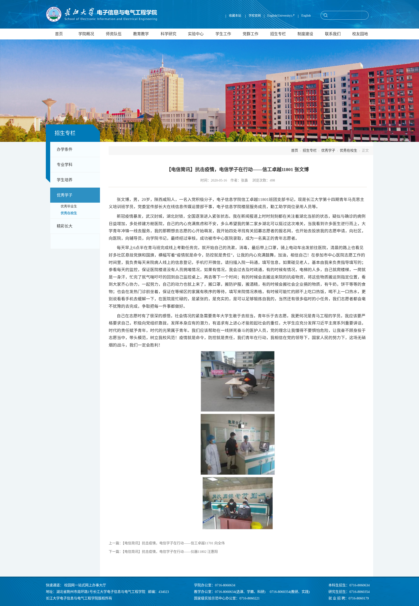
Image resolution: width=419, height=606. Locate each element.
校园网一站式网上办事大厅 (85, 585)
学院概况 (86, 34)
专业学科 (64, 165)
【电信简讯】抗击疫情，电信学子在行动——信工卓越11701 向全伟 (174, 543)
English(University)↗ (281, 15)
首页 (59, 34)
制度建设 (305, 34)
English (306, 15)
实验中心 (196, 34)
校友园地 (360, 34)
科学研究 (168, 34)
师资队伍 (114, 34)
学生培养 (64, 180)
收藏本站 (235, 15)
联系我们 (333, 34)
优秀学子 (64, 195)
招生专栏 (278, 34)
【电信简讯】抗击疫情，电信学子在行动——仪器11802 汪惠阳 (170, 551)
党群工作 (250, 34)
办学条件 (64, 149)
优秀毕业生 (69, 206)
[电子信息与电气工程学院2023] (101, 14)
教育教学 (141, 34)
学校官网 (255, 15)
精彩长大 (64, 226)
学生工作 (223, 34)
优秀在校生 (69, 213)
